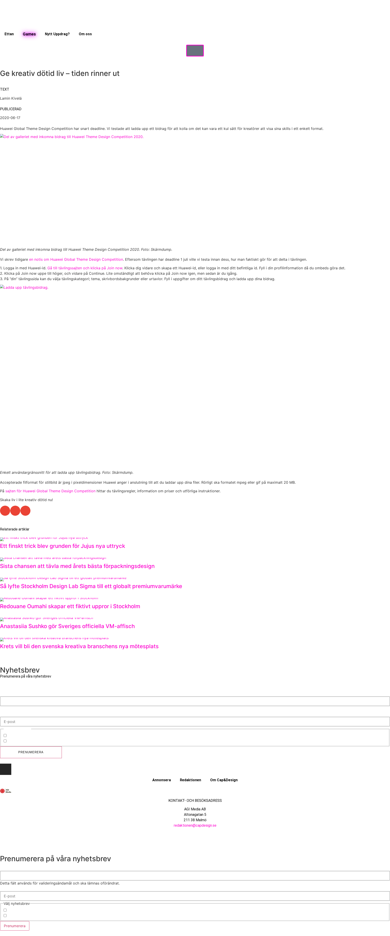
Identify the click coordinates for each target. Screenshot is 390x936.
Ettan (9, 34)
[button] (5, 511)
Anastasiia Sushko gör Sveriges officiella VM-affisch (67, 626)
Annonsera (161, 780)
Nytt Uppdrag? (57, 34)
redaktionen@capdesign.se (195, 825)
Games (29, 34)
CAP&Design (18, 736)
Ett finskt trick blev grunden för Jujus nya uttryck (62, 546)
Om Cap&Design (224, 780)
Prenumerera (31, 752)
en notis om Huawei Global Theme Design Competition (76, 259)
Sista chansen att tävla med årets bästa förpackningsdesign (77, 566)
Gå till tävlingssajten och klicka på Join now (84, 268)
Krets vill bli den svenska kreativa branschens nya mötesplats (79, 646)
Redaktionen (190, 780)
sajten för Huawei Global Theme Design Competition (50, 491)
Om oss (85, 34)
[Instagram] (5, 769)
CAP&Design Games (25, 741)
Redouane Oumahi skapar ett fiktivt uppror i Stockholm (70, 606)
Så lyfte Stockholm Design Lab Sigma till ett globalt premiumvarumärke (91, 586)
